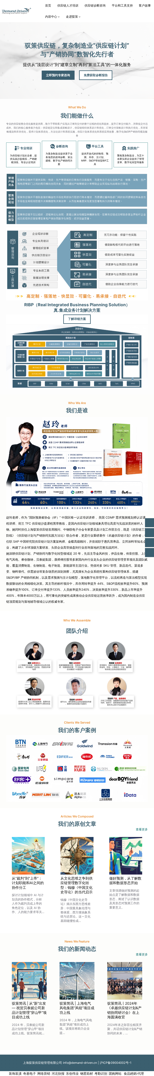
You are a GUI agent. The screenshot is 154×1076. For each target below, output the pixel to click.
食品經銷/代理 (133, 1073)
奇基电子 (29, 1073)
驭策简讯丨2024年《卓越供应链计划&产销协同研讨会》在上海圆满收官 (124, 1010)
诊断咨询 (62, 146)
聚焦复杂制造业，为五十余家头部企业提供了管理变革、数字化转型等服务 (130, 159)
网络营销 (43, 1073)
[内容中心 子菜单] (59, 17)
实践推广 (133, 148)
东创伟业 (72, 1073)
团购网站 (115, 1073)
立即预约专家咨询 (58, 75)
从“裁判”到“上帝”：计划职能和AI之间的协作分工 (28, 883)
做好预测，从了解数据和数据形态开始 (125, 880)
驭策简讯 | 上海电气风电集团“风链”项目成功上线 (77, 1008)
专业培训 (26, 148)
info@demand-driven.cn (80, 1063)
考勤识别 (100, 1073)
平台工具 (98, 146)
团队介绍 (77, 630)
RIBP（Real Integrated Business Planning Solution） (77, 304)
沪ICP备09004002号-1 (115, 1063)
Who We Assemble (77, 620)
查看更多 (142, 829)
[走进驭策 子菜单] (80, 17)
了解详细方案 (77, 319)
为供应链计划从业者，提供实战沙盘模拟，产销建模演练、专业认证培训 (23, 159)
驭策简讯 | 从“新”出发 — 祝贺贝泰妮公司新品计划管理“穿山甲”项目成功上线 (29, 1010)
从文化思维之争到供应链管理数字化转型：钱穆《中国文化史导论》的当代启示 (76, 885)
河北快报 (58, 1073)
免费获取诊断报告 (96, 75)
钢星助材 (86, 1073)
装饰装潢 (15, 1073)
